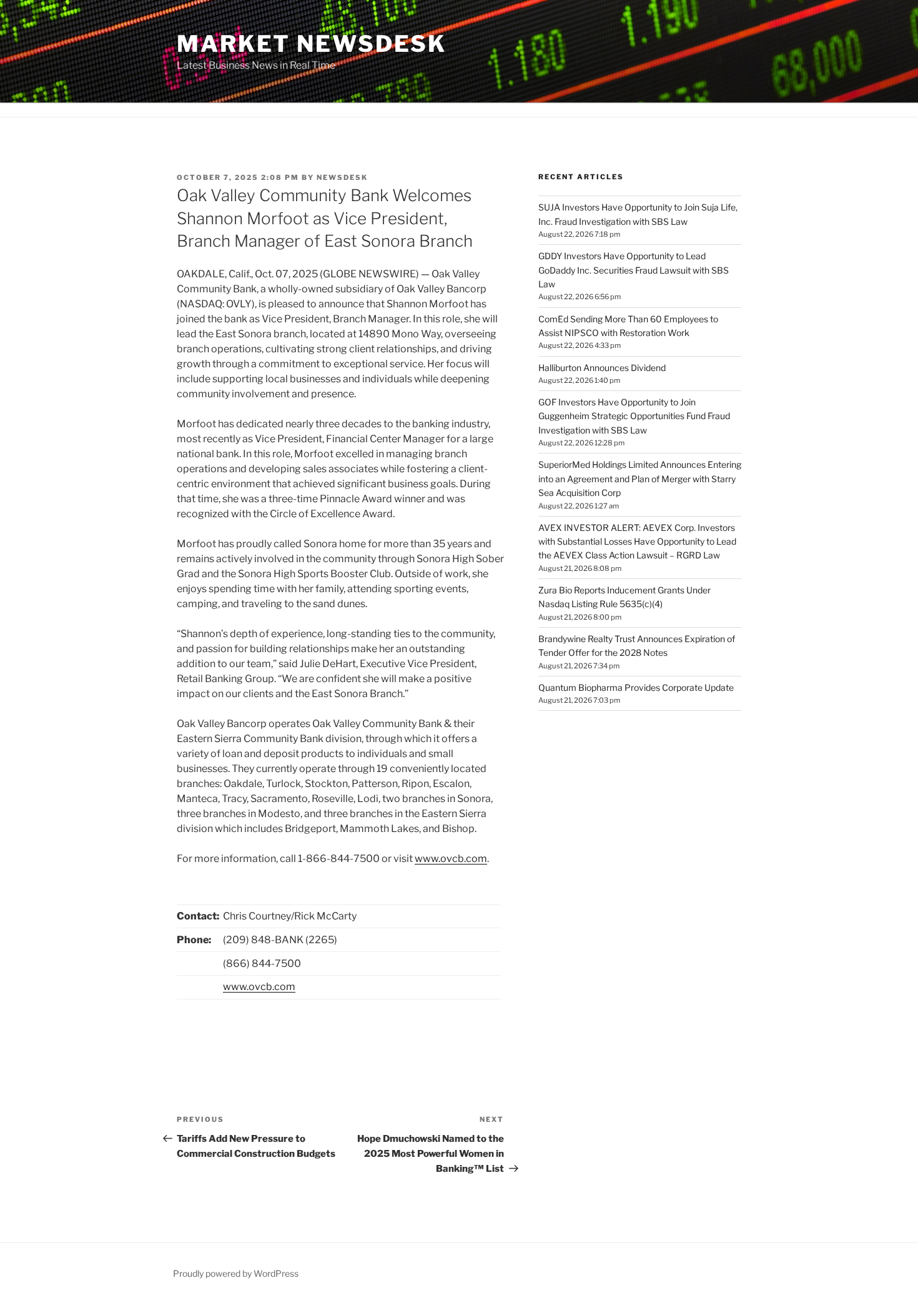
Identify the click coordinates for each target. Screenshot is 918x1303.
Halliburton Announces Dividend (602, 367)
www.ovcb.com (451, 859)
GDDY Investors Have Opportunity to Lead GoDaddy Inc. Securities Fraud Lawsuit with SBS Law (633, 269)
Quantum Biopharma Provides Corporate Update (636, 687)
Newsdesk (342, 177)
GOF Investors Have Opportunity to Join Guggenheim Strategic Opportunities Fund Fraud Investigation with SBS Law (634, 416)
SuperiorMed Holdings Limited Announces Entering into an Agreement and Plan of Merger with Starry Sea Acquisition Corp (639, 478)
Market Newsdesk (312, 43)
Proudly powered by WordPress (236, 1273)
